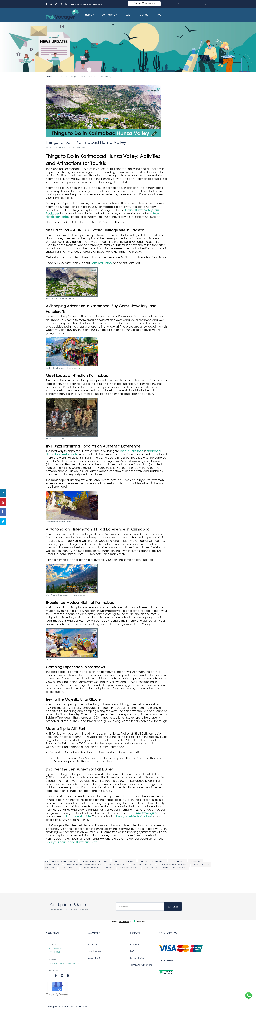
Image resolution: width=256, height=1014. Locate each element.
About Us (92, 944)
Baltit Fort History (101, 263)
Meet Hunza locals (117, 865)
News (61, 76)
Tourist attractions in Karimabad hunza (84, 865)
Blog (158, 14)
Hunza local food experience (173, 865)
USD (177, 4)
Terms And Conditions (141, 964)
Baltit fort (195, 861)
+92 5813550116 (56, 952)
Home (89, 14)
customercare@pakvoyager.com (86, 4)
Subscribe (173, 906)
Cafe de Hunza (177, 861)
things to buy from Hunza (63, 861)
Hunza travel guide (145, 813)
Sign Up (207, 4)
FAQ (132, 951)
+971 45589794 (55, 948)
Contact (144, 14)
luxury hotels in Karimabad (134, 816)
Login (192, 4)
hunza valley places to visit (95, 861)
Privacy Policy (137, 958)
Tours (127, 14)
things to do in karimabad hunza (98, 868)
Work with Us (94, 958)
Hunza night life (69, 868)
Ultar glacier (53, 865)
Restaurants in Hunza (124, 861)
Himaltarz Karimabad (142, 865)
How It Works (94, 951)
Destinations (108, 14)
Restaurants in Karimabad (152, 861)
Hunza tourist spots (129, 868)
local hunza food (131, 451)
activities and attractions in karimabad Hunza (165, 868)
